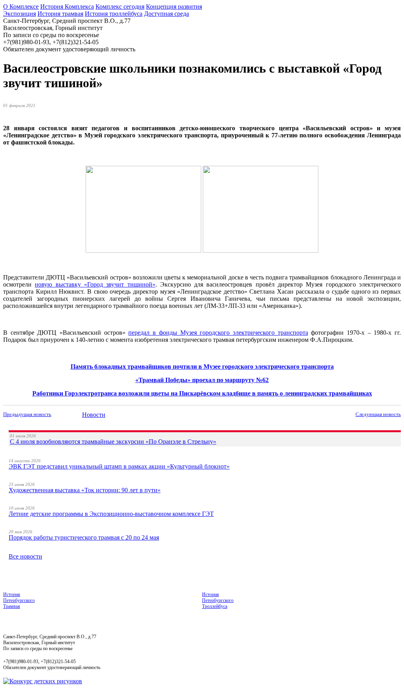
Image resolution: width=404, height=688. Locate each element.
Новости (93, 414)
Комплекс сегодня (119, 6)
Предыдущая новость (27, 414)
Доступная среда (166, 13)
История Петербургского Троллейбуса (218, 600)
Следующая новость (378, 414)
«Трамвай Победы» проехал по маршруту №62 (202, 380)
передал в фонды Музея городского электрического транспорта (218, 332)
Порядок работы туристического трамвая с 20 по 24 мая (84, 537)
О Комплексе (21, 6)
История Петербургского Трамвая (19, 600)
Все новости (25, 556)
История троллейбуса (113, 13)
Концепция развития (174, 6)
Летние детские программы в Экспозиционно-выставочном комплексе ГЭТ (111, 513)
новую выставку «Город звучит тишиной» (95, 284)
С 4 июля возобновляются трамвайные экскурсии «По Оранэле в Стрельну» (113, 441)
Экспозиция (19, 13)
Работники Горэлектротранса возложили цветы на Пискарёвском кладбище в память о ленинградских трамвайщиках (202, 393)
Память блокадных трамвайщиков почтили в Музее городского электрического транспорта (202, 366)
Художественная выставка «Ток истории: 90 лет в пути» (85, 490)
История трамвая (60, 13)
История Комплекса (67, 6)
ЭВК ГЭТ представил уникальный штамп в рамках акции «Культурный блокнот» (119, 466)
